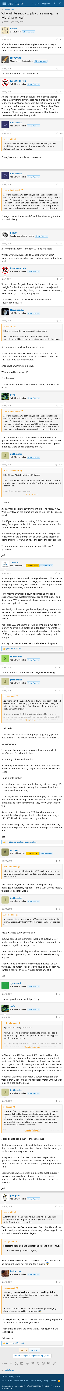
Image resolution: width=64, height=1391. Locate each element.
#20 (61, 1282)
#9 (61, 405)
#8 (61, 320)
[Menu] (4, 3)
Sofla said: (7, 1107)
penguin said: (9, 1288)
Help (46, 1380)
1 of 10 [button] (24, 1350)
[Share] (57, 39)
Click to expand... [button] (32, 494)
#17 (61, 1017)
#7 (61, 279)
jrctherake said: (10, 866)
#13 (61, 690)
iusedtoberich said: (11, 190)
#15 (61, 909)
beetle (6, 21)
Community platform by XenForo (25, 1386)
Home (53, 1380)
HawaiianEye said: (11, 470)
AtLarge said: (9, 914)
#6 (61, 243)
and (13, 648)
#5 (61, 184)
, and (21, 842)
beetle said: (8, 139)
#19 (61, 1206)
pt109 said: (8, 326)
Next (33, 1350)
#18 (61, 1101)
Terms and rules (21, 1380)
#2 (61, 68)
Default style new (12, 1376)
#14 (61, 861)
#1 (61, 39)
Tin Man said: (9, 696)
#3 (61, 91)
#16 (61, 994)
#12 (61, 667)
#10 (61, 464)
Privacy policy (36, 1380)
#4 (61, 133)
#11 (61, 573)
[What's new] (54, 3)
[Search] (60, 3)
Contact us (7, 1380)
